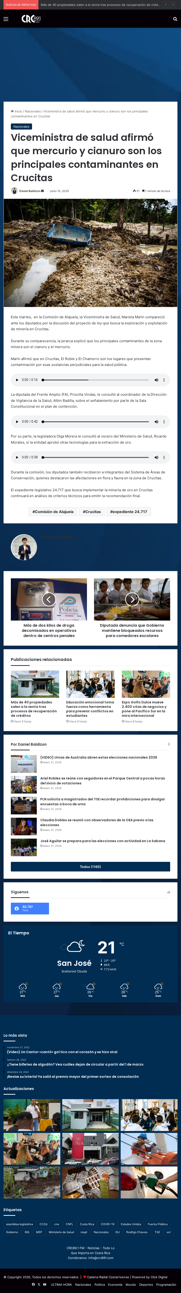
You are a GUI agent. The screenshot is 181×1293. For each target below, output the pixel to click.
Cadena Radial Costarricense (108, 1277)
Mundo (131, 1284)
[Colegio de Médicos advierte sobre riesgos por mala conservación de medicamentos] (90, 1182)
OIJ (117, 1232)
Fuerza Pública (158, 1224)
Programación (166, 1284)
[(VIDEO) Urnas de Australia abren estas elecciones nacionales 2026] (24, 764)
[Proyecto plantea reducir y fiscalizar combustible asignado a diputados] (149, 1182)
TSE (157, 1232)
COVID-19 (107, 1224)
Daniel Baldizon (29, 191)
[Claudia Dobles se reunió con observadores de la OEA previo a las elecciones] (24, 826)
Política (100, 1284)
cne (56, 1224)
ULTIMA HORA (61, 1284)
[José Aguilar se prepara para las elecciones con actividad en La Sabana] (24, 847)
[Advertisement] (90, 63)
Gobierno (12, 1232)
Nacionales (33, 111)
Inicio (18, 111)
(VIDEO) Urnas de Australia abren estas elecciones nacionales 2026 (98, 757)
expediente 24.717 (130, 511)
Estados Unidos (131, 1224)
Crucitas (93, 511)
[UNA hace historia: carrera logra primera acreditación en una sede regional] (90, 1149)
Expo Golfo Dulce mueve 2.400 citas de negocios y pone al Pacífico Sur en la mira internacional (144, 709)
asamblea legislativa (19, 1224)
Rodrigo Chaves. (137, 1232)
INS (27, 1232)
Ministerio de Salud (61, 1232)
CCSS (44, 1224)
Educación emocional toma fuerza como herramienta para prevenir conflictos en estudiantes (109, 5)
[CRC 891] (28, 18)
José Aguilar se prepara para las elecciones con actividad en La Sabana (102, 841)
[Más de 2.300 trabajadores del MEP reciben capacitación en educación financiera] (32, 1115)
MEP (39, 1232)
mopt (84, 1232)
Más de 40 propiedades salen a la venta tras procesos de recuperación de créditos (34, 709)
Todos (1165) (90, 867)
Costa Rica (87, 1224)
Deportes (146, 1284)
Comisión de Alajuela (54, 511)
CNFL (69, 1224)
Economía (115, 1284)
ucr (169, 1232)
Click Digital (159, 1277)
